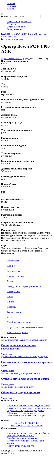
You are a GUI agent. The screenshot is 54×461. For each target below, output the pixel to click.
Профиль (11, 307)
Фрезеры (11, 317)
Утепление (12, 24)
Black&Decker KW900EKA (14, 34)
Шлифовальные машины (19, 322)
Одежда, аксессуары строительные (24, 286)
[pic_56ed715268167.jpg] (13, 58)
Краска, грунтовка (16, 276)
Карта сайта (13, 6)
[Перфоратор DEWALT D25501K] (27, 423)
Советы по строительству (19, 21)
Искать (4, 16)
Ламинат (11, 281)
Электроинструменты (17, 332)
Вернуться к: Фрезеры (12, 39)
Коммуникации (14, 29)
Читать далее (7, 354)
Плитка (10, 301)
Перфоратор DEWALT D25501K (27, 425)
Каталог (11, 8)
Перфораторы (13, 291)
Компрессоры (13, 271)
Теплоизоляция (14, 312)
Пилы (10, 296)
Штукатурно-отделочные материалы (25, 327)
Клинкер (11, 266)
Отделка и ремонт (16, 26)
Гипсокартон (13, 260)
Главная (11, 3)
